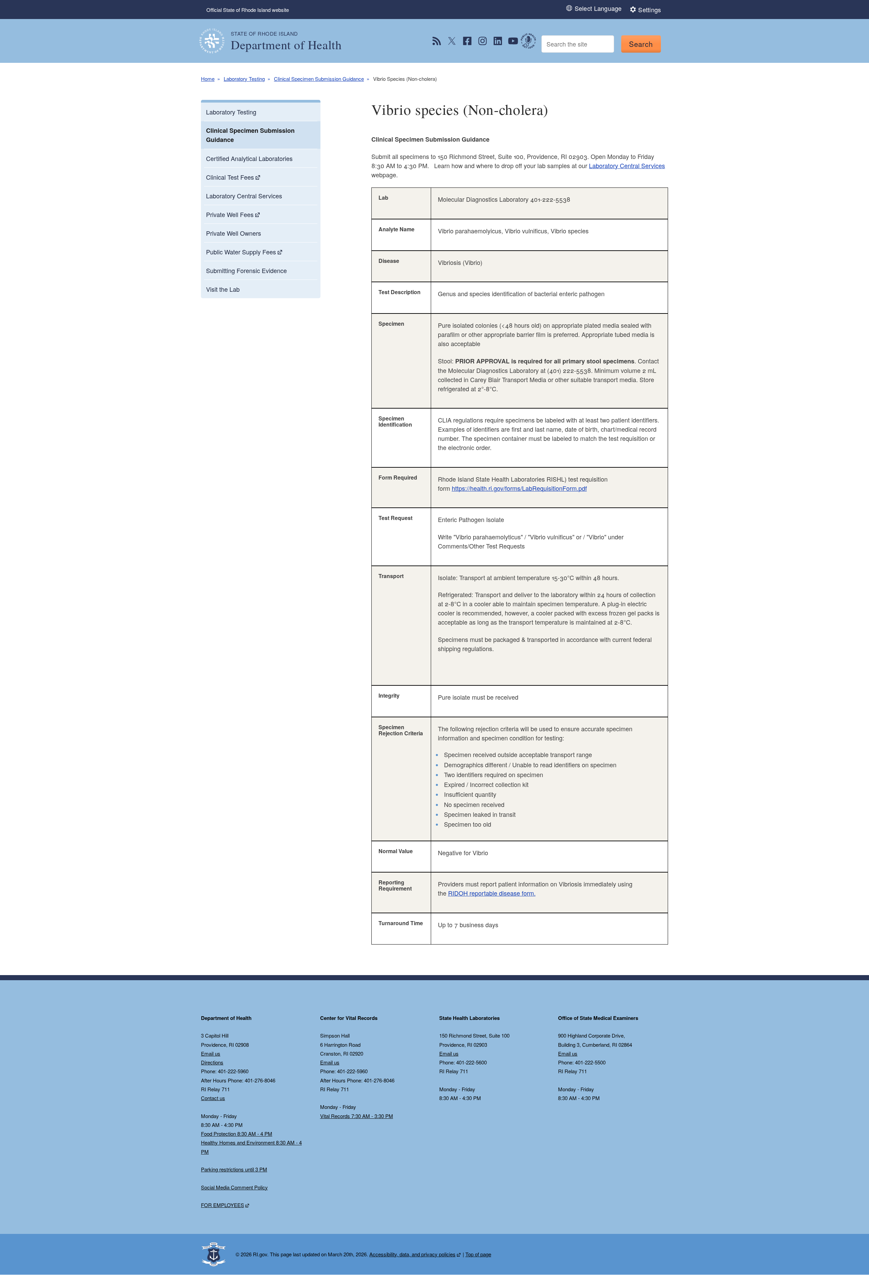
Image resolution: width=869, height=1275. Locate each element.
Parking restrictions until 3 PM (234, 1169)
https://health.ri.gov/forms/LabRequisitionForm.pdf (519, 488)
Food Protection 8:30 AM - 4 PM (236, 1133)
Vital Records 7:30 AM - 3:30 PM (356, 1115)
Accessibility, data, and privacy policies (412, 1254)
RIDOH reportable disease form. (492, 892)
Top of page (478, 1254)
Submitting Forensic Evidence (246, 270)
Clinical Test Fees (230, 177)
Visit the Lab (223, 289)
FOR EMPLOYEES (222, 1204)
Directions (212, 1062)
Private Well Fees (230, 214)
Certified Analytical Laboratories (249, 158)
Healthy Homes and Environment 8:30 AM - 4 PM (251, 1147)
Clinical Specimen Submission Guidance (319, 78)
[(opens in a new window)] (436, 41)
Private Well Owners (233, 233)
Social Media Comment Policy (234, 1187)
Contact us (213, 1097)
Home (208, 78)
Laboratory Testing (244, 78)
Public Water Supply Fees (241, 251)
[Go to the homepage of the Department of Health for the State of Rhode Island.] (216, 41)
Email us (210, 1053)
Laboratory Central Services (244, 195)
